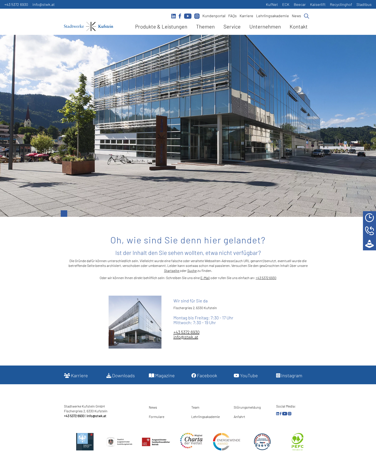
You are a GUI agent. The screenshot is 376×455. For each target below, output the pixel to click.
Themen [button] (205, 26)
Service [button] (232, 26)
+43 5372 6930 (16, 4)
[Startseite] (88, 27)
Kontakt (299, 26)
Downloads (123, 375)
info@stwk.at (43, 4)
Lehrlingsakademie (272, 15)
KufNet (272, 4)
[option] (188, 126)
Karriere (246, 15)
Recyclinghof (341, 4)
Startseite (172, 270)
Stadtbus (364, 4)
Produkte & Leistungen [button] (161, 26)
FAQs (232, 15)
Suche (192, 270)
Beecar (300, 4)
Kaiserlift (318, 4)
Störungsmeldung (247, 407)
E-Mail (205, 278)
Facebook (206, 375)
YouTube (248, 375)
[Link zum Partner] (191, 440)
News (296, 15)
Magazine (164, 375)
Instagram (291, 375)
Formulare (156, 417)
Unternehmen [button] (265, 26)
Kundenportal (213, 15)
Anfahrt (239, 417)
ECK (285, 4)
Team (195, 407)
